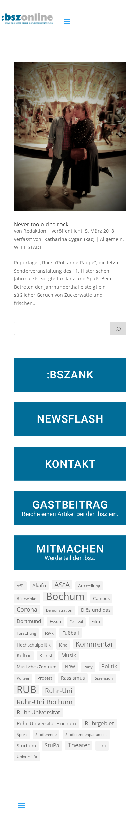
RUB (26, 689)
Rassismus (73, 678)
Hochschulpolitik (34, 645)
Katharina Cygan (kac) (69, 239)
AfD (20, 586)
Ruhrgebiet (99, 723)
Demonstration (59, 610)
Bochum (65, 596)
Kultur (24, 655)
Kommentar (94, 644)
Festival (76, 621)
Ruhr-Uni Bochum (45, 701)
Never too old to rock (41, 224)
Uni (102, 745)
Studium (26, 745)
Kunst (46, 655)
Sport (22, 734)
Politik (109, 666)
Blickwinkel (27, 598)
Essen (55, 621)
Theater (79, 745)
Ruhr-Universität (38, 712)
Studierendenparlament (86, 734)
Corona (27, 609)
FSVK (49, 633)
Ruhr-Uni (58, 690)
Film (95, 621)
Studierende (46, 734)
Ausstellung (89, 585)
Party (88, 667)
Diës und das (96, 610)
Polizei (23, 678)
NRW (70, 667)
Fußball (70, 633)
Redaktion (34, 231)
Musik (68, 655)
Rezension (103, 678)
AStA (62, 584)
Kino (63, 645)
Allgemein (111, 239)
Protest (44, 678)
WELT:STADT (28, 247)
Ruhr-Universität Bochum (46, 723)
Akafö (39, 585)
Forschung (26, 633)
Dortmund (29, 621)
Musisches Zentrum (36, 667)
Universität (27, 756)
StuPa (52, 745)
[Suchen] (118, 328)
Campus (101, 598)
